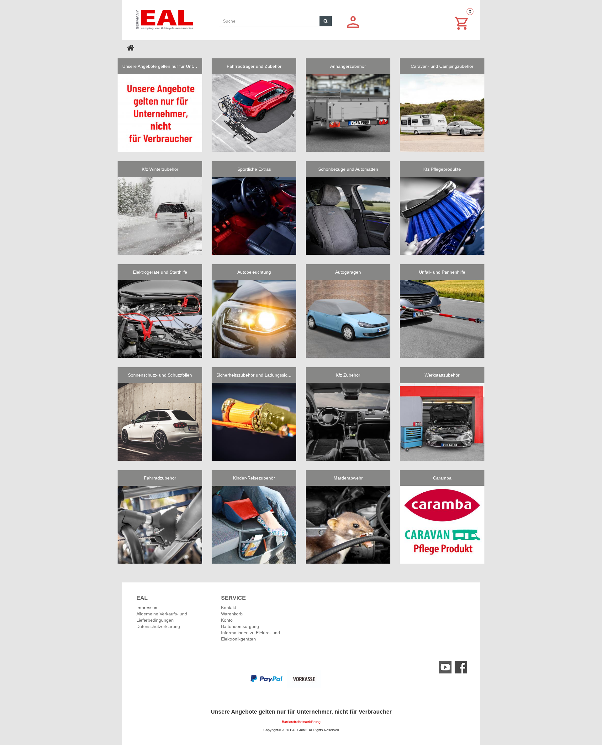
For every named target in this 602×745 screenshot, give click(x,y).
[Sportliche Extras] (254, 216)
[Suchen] (325, 21)
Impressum (147, 607)
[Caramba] (442, 525)
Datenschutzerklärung (158, 626)
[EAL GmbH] (164, 18)
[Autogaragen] (348, 319)
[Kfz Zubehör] (348, 422)
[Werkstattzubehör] (442, 422)
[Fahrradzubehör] (160, 525)
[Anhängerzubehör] (348, 113)
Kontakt (228, 607)
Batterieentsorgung (240, 626)
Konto (227, 620)
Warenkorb (232, 613)
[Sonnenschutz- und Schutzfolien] (160, 422)
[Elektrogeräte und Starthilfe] (160, 319)
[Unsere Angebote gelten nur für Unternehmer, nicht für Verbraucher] (160, 113)
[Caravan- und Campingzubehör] (442, 113)
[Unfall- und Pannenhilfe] (442, 319)
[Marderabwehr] (348, 525)
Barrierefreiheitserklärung (301, 722)
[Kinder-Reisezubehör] (254, 525)
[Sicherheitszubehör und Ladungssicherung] (254, 422)
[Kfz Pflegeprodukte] (442, 216)
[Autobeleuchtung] (254, 319)
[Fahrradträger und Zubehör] (254, 113)
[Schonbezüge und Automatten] (348, 216)
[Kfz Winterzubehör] (160, 216)
